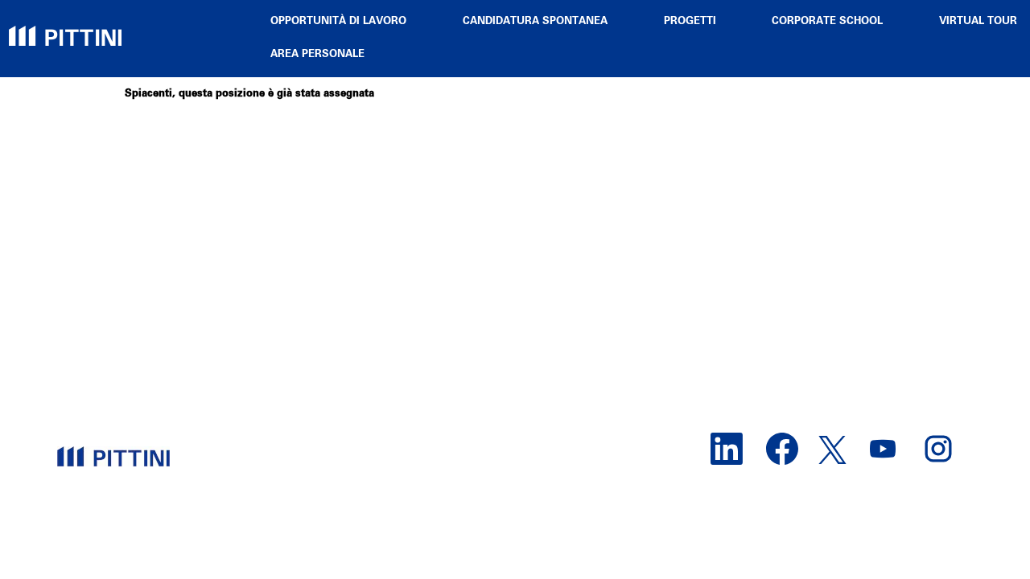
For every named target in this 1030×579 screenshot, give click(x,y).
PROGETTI (690, 21)
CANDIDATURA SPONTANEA (535, 21)
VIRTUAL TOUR (978, 21)
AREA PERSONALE (317, 54)
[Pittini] (65, 27)
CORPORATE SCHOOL (827, 21)
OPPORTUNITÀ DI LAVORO (338, 21)
